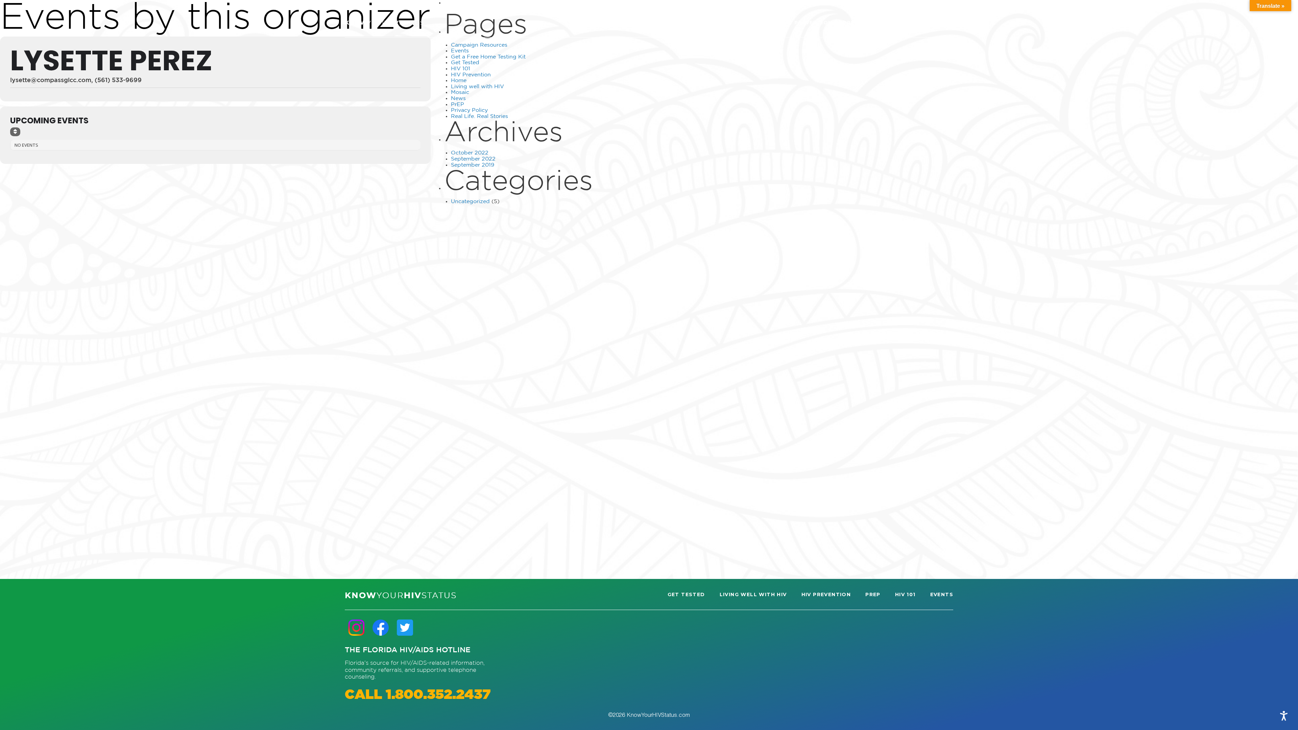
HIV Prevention (471, 74)
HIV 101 (460, 68)
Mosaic (460, 92)
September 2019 (472, 165)
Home (458, 80)
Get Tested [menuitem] (675, 23)
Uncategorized (470, 201)
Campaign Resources (479, 45)
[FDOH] (384, 23)
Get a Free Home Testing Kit (488, 56)
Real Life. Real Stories (479, 116)
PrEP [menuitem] (850, 23)
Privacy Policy (469, 110)
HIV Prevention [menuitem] (808, 23)
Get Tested (465, 62)
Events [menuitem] (911, 23)
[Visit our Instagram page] (356, 627)
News (458, 98)
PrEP (457, 104)
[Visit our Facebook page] (380, 627)
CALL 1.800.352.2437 (417, 695)
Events (460, 50)
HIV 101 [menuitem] (879, 23)
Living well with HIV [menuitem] (738, 23)
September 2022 (473, 159)
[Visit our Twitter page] (405, 627)
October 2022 (469, 152)
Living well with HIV (477, 86)
